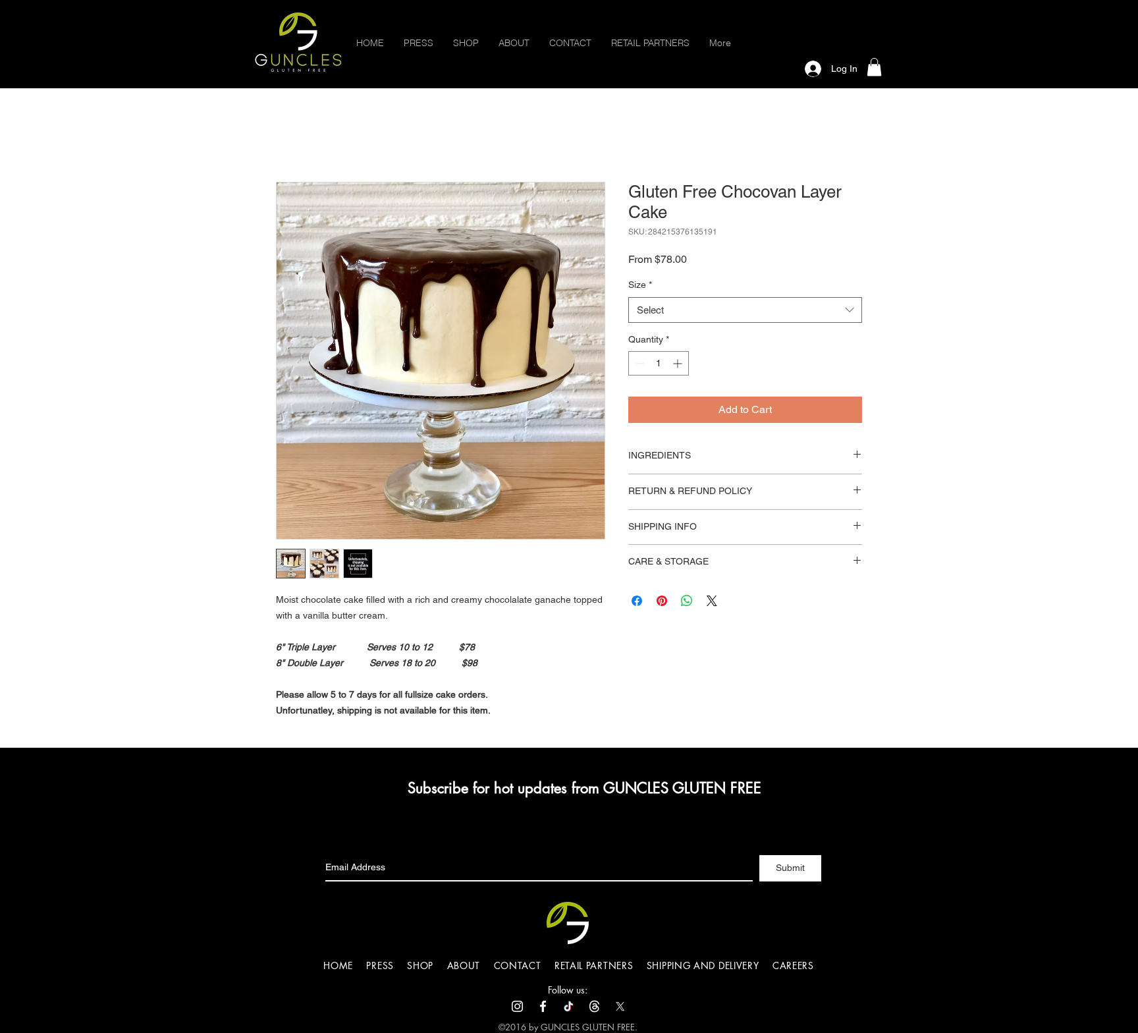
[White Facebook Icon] (543, 1006)
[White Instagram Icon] (517, 1006)
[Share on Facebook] (637, 601)
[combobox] (745, 310)
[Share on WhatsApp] (687, 601)
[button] (874, 67)
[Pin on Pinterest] (662, 601)
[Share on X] (712, 601)
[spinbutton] (658, 363)
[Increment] (678, 363)
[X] (620, 1006)
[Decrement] (638, 363)
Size (640, 284)
